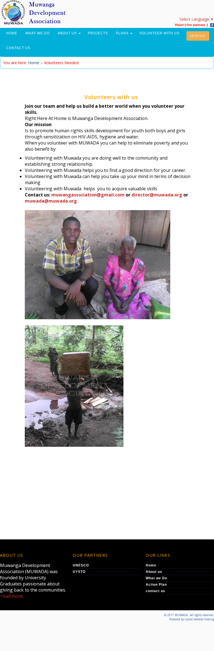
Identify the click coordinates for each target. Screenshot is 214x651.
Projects (98, 33)
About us (68, 33)
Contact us (18, 48)
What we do (37, 33)
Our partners (195, 25)
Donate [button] (198, 36)
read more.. (13, 596)
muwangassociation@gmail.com (88, 195)
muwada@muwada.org (51, 201)
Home (11, 33)
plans (123, 33)
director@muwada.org (157, 195)
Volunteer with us (159, 33)
